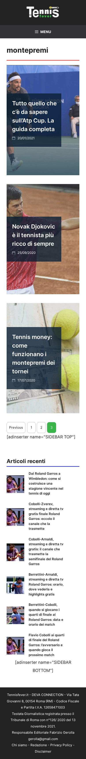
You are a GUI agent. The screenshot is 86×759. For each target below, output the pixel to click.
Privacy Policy (61, 745)
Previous (16, 427)
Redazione (38, 745)
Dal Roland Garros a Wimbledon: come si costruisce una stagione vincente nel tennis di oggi (46, 483)
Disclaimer (43, 751)
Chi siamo (19, 745)
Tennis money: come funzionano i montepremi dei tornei (33, 354)
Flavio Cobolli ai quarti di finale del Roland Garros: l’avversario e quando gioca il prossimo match (46, 645)
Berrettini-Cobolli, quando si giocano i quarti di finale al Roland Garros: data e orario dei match (46, 615)
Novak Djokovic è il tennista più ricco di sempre (33, 235)
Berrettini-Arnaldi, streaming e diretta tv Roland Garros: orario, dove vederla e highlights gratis (46, 584)
